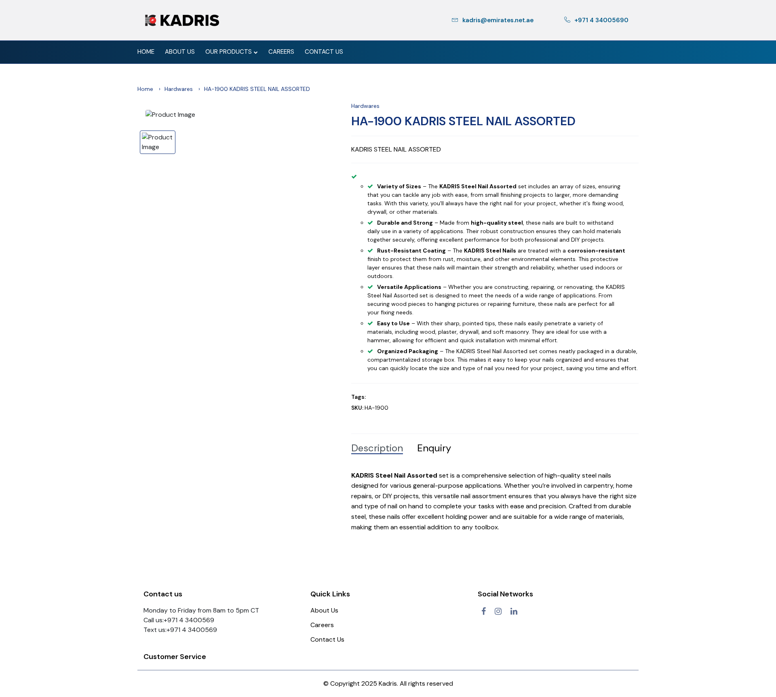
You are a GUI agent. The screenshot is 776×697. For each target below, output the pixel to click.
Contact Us (324, 52)
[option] (243, 115)
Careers (281, 52)
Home (145, 52)
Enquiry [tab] (434, 448)
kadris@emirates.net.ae (498, 20)
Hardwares (178, 89)
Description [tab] (377, 448)
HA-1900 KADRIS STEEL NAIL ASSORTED (463, 121)
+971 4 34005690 (601, 20)
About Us (180, 52)
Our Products (228, 52)
